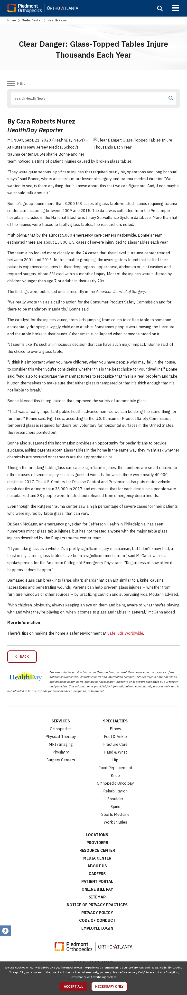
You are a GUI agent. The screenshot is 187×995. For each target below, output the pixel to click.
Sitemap (97, 897)
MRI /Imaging (61, 744)
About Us (97, 865)
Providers (97, 842)
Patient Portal (97, 881)
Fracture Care (115, 744)
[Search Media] (171, 98)
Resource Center (97, 850)
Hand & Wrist (115, 752)
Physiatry (61, 752)
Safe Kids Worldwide (125, 633)
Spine (115, 806)
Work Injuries (115, 822)
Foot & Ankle (115, 736)
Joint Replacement (115, 767)
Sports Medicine (115, 814)
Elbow (115, 728)
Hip (115, 759)
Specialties (115, 721)
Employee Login (97, 928)
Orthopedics (60, 728)
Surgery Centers (61, 759)
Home (11, 20)
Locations (97, 834)
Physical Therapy (61, 736)
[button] (160, 8)
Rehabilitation (115, 791)
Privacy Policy (97, 912)
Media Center (32, 20)
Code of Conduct (97, 920)
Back (23, 656)
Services (60, 721)
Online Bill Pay (97, 889)
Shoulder (115, 798)
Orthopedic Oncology (115, 783)
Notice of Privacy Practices (97, 904)
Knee (115, 775)
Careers (97, 873)
